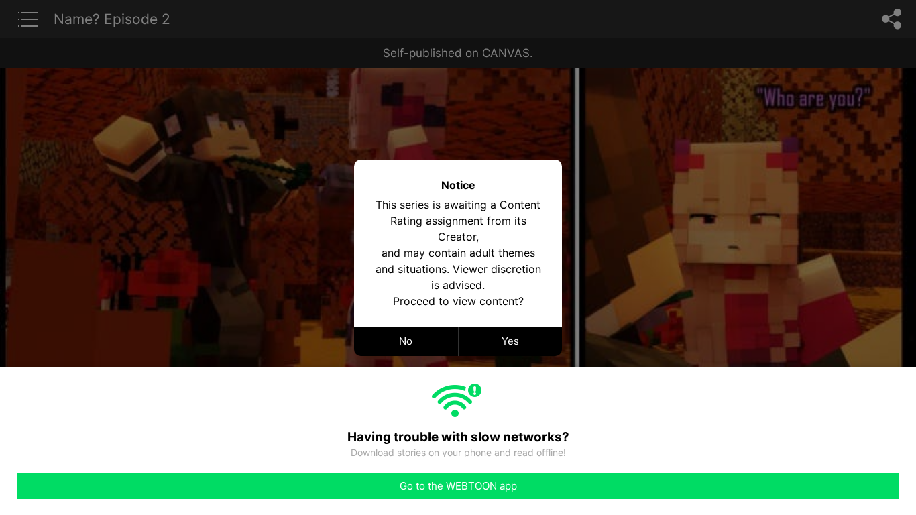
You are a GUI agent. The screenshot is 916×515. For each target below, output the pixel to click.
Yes (510, 341)
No (405, 341)
